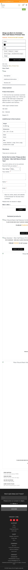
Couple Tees (14, 538)
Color (5, 41)
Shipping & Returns (14, 529)
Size (5, 48)
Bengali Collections (14, 536)
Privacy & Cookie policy (14, 547)
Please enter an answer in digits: (11, 201)
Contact (14, 527)
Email (4, 188)
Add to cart (17, 59)
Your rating (6, 169)
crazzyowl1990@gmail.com (14, 560)
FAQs (14, 525)
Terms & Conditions (14, 549)
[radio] (5, 45)
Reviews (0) (7, 82)
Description (7, 75)
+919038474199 (14, 556)
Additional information (10, 79)
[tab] (7, 76)
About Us (14, 545)
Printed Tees (15, 66)
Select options (18, 249)
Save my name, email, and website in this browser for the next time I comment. (15, 196)
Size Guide (14, 530)
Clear (6, 56)
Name (4, 182)
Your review (6, 171)
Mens (10, 66)
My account (14, 551)
